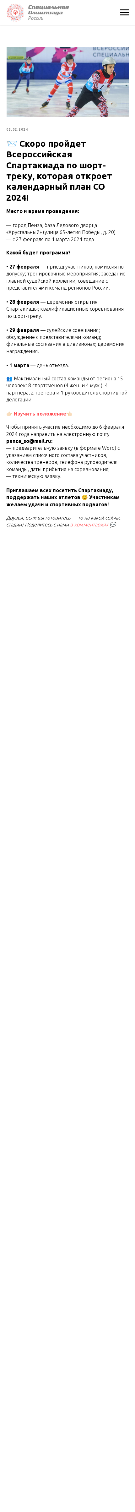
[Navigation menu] (124, 12)
